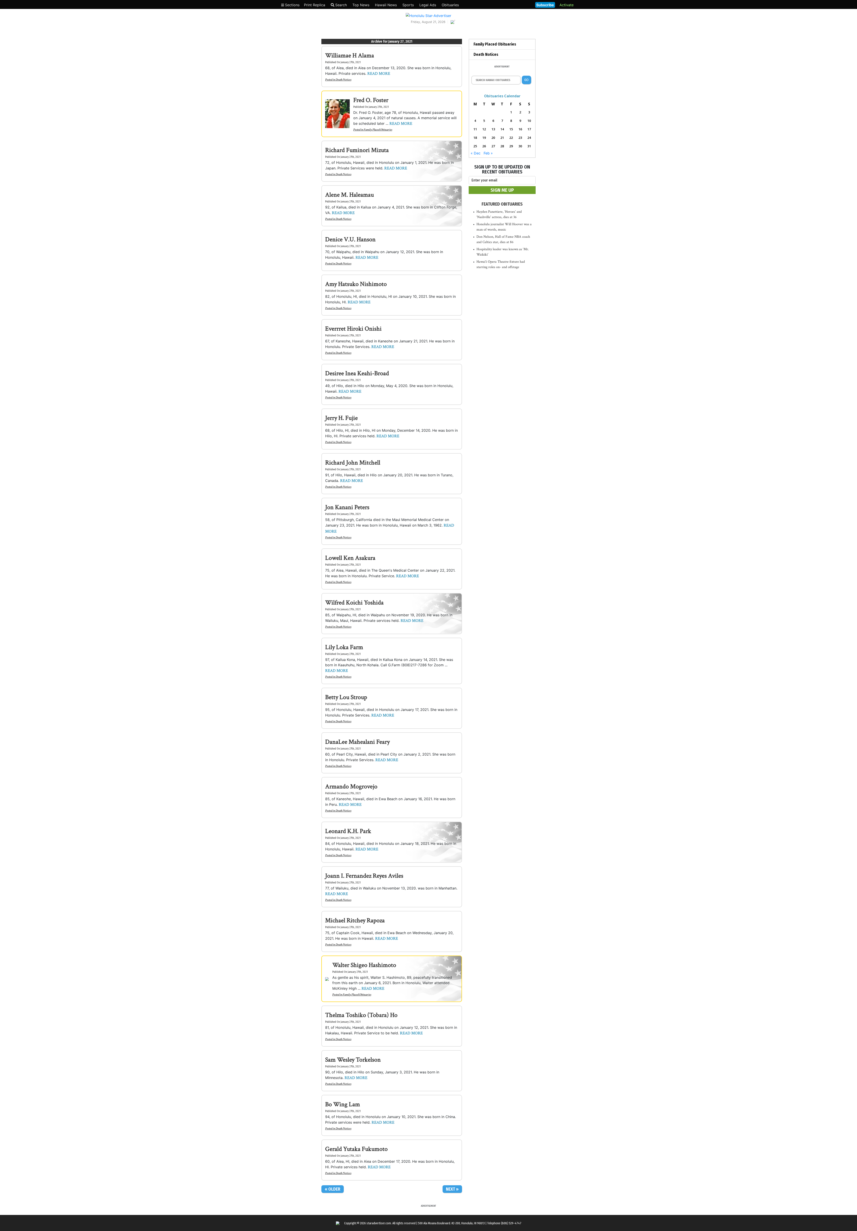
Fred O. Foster (370, 100)
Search (341, 5)
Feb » (488, 153)
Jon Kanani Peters (347, 507)
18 (475, 137)
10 (529, 121)
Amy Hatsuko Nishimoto (356, 284)
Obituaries (450, 5)
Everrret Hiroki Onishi (353, 329)
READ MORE (378, 73)
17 (529, 129)
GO (526, 80)
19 (484, 137)
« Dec (476, 153)
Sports (408, 5)
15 (511, 129)
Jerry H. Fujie (341, 418)
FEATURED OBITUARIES (502, 204)
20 (493, 137)
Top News (360, 5)
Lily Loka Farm (344, 647)
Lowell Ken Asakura (350, 558)
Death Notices (343, 80)
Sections (292, 5)
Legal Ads (427, 5)
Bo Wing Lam (342, 1104)
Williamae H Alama (349, 55)
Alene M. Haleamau (349, 195)
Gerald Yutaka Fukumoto (356, 1149)
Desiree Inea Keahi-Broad (357, 373)
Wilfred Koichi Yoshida (354, 602)
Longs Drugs (518, 4)
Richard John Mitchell (352, 462)
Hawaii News (386, 5)
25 (475, 146)
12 (484, 129)
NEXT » (452, 1189)
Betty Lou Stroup (346, 697)
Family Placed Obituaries (378, 130)
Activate (567, 5)
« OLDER (332, 1189)
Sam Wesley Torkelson (353, 1060)
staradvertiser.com (378, 1223)
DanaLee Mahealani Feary (357, 742)
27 (493, 146)
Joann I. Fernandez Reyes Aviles (364, 876)
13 (493, 129)
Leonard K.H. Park (348, 831)
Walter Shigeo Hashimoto (364, 965)
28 (502, 146)
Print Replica (314, 5)
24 (529, 137)
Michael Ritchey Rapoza (355, 920)
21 (502, 137)
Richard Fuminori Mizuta (357, 150)
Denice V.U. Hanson (350, 239)
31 (529, 146)
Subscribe (545, 5)
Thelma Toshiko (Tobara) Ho (361, 1015)
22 (511, 137)
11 (475, 129)
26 (484, 146)
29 (511, 146)
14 (502, 129)
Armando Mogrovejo (351, 786)
